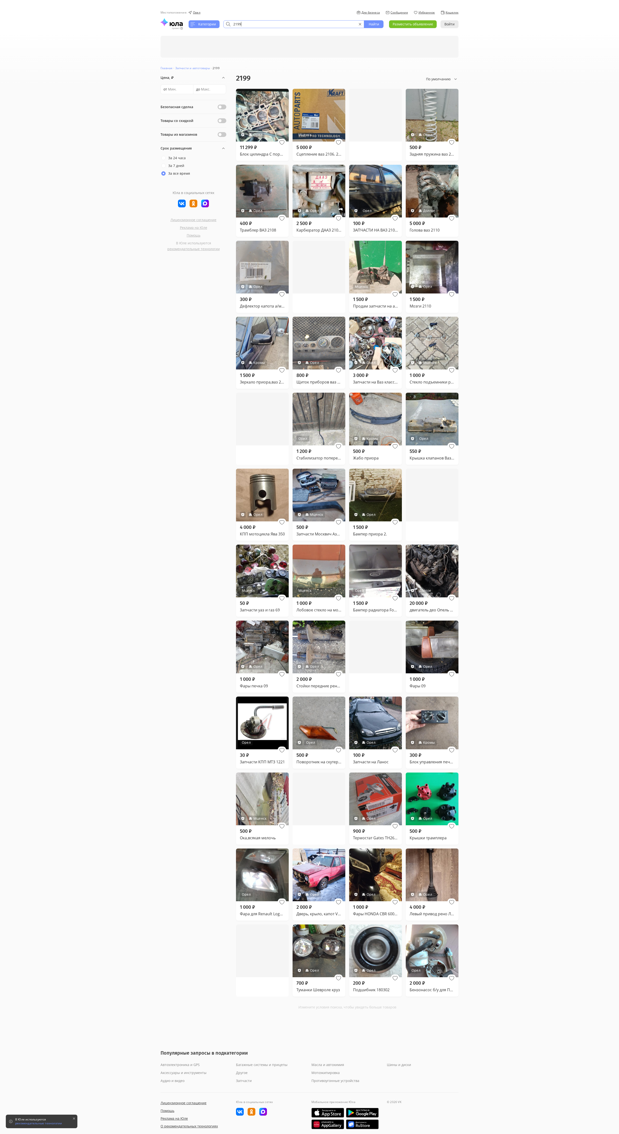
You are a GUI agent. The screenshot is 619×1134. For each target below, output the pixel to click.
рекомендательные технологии (193, 249)
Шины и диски (399, 1064)
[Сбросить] (360, 24)
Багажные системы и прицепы (261, 1064)
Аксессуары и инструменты (183, 1072)
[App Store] (327, 1113)
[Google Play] (362, 1113)
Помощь (193, 235)
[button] (282, 142)
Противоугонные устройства (335, 1080)
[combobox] (293, 24)
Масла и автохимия (327, 1064)
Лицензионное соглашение (193, 220)
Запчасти (244, 1080)
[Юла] (172, 22)
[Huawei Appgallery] (327, 1124)
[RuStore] (362, 1124)
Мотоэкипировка (325, 1072)
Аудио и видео (172, 1080)
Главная (166, 68)
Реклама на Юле (193, 227)
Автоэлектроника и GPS (180, 1064)
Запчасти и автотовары (192, 68)
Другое (242, 1072)
